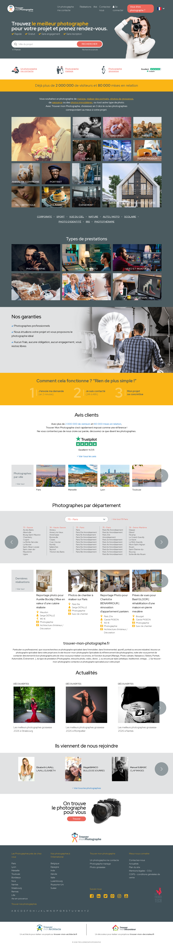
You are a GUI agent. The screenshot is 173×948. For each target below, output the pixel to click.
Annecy (52, 530)
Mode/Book (86, 181)
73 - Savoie (28, 527)
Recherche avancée (90, 49)
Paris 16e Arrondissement (86, 547)
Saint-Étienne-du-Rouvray (136, 550)
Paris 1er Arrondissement (112, 532)
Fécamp (132, 535)
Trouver (76, 818)
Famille (147, 135)
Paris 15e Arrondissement (86, 544)
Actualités (133, 863)
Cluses (52, 539)
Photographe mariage (100, 863)
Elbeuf (131, 532)
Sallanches (53, 547)
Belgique (55, 863)
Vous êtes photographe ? (137, 8)
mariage (81, 98)
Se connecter (118, 8)
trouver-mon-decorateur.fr (142, 934)
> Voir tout (20, 484)
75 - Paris (80, 527)
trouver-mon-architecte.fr (65, 934)
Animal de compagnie (25, 181)
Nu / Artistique (26, 204)
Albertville (27, 532)
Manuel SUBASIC (138, 767)
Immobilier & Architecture (132, 203)
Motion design (137, 297)
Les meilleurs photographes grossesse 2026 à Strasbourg (33, 729)
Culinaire (56, 204)
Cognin (26, 539)
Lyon (13, 867)
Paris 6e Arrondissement (112, 549)
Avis (95, 6)
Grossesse (87, 135)
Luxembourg (57, 881)
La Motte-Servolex (30, 542)
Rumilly (52, 544)
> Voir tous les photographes (86, 788)
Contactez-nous (105, 8)
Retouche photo (86, 268)
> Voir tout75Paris (120, 519)
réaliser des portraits (98, 98)
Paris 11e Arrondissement (86, 535)
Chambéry (27, 537)
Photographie (35, 268)
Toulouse (15, 874)
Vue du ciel (76, 216)
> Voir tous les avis (86, 456)
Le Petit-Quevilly (136, 542)
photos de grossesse (121, 98)
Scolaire (130, 216)
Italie (53, 877)
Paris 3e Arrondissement (112, 542)
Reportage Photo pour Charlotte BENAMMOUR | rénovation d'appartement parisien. (114, 603)
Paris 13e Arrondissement (86, 539)
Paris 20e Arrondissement (109, 536)
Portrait (56, 181)
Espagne (55, 867)
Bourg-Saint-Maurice (31, 535)
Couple (87, 158)
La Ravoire (27, 544)
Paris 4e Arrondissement (112, 544)
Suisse (53, 888)
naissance (57, 102)
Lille (13, 895)
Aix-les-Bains (28, 530)
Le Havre (132, 539)
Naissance (117, 135)
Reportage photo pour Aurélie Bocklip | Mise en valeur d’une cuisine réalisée (50, 601)
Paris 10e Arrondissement (86, 532)
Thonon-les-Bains (56, 552)
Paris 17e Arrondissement (86, 549)
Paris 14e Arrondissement (86, 542)
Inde (53, 870)
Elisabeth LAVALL (45, 767)
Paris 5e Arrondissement (112, 547)
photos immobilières (81, 102)
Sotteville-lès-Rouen (137, 554)
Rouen (131, 547)
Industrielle (117, 158)
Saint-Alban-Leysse (31, 547)
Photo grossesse (97, 867)
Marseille (15, 870)
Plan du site (134, 867)
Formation (86, 297)
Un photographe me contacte (65, 8)
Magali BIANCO (90, 767)
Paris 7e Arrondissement (112, 552)
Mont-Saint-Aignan (137, 544)
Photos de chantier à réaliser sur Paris (80, 597)
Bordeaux (16, 877)
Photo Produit (147, 158)
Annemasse (54, 535)
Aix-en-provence (19, 898)
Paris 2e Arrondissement (112, 539)
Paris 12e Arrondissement (86, 537)
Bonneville (53, 537)
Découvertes (21, 683)
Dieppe (132, 530)
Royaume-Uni (57, 884)
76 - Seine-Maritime (138, 527)
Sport (60, 216)
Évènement (86, 204)
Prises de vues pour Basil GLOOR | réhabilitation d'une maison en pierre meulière (144, 603)
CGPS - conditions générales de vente (144, 876)
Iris (88, 221)
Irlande (54, 874)
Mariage (41, 157)
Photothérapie (104, 221)
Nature (93, 216)
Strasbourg (16, 888)
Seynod (52, 549)
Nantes (14, 884)
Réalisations (85, 6)
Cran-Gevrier (55, 542)
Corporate (44, 216)
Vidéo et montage (137, 268)
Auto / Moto (111, 216)
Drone (36, 297)
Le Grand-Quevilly (136, 537)
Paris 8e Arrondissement (112, 554)
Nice (13, 881)
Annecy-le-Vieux (56, 532)
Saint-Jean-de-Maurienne (29, 550)
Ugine (25, 554)
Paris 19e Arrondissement (112, 530)
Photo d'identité (70, 221)
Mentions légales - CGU (140, 870)
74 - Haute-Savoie (57, 527)
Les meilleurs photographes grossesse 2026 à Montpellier (85, 729)
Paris (78, 530)
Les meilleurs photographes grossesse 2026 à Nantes (137, 729)
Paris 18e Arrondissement (86, 552)
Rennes (14, 891)
